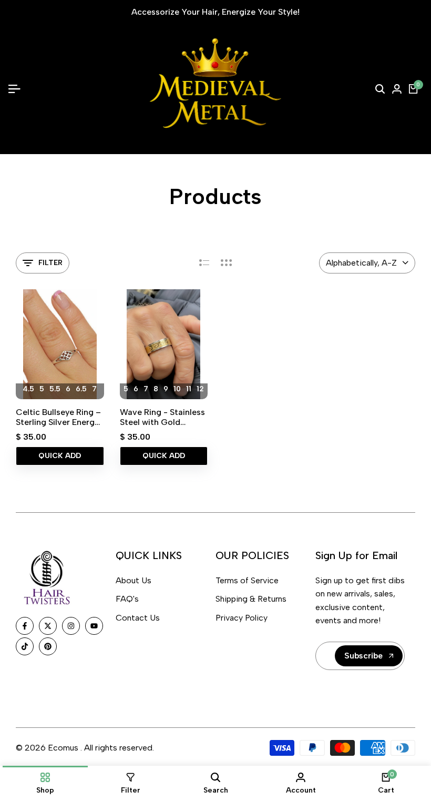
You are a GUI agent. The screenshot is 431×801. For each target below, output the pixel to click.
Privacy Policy (242, 618)
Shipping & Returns (251, 599)
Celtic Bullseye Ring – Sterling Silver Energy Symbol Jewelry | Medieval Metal (58, 417)
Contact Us (138, 618)
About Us (133, 580)
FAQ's (127, 599)
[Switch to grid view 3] (226, 263)
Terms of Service (247, 580)
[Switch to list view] (204, 263)
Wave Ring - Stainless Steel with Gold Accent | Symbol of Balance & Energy (162, 417)
